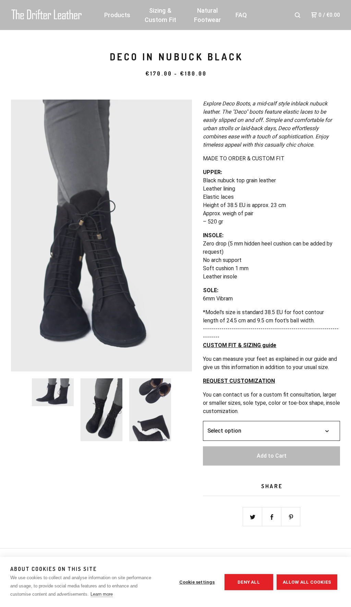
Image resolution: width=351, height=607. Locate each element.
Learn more (101, 594)
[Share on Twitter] (252, 517)
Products (117, 15)
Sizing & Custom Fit (160, 15)
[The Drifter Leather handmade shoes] (46, 15)
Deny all (249, 582)
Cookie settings (197, 582)
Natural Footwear (207, 15)
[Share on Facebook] (271, 517)
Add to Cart (272, 456)
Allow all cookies (307, 582)
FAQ (241, 15)
